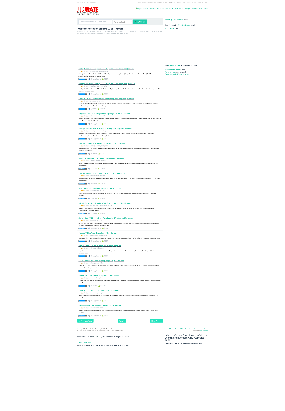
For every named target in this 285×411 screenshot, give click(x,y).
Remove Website (169, 329)
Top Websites (189, 329)
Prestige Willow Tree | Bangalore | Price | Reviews (97, 233)
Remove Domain (191, 2)
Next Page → (156, 321)
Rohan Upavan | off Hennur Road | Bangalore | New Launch (101, 261)
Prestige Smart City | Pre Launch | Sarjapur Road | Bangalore (101, 173)
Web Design (172, 2)
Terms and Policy (179, 329)
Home (139, 2)
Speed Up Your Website (174, 19)
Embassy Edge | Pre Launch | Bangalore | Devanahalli (98, 290)
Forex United (170, 72)
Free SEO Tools (181, 2)
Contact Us (200, 2)
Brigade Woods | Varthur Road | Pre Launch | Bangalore (99, 305)
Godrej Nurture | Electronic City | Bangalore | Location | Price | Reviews (106, 99)
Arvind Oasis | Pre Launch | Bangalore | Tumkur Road (98, 276)
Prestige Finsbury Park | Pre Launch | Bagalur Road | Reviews (101, 143)
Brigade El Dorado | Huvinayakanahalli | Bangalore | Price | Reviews (104, 114)
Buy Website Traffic (173, 70)
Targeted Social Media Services (177, 74)
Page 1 (121, 321)
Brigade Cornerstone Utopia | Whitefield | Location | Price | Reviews (104, 203)
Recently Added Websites (201, 329)
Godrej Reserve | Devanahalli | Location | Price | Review (99, 188)
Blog (206, 2)
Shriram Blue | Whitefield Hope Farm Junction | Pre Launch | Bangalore (105, 218)
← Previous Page (85, 321)
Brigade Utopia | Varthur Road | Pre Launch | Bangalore (99, 246)
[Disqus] (142, 380)
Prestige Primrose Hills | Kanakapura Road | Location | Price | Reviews (105, 128)
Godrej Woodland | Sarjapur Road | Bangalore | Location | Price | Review (106, 69)
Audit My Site (170, 28)
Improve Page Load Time (149, 2)
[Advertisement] (120, 52)
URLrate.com (204, 330)
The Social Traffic (84, 342)
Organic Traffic (174, 65)
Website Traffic (184, 25)
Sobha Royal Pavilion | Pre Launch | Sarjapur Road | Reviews (101, 158)
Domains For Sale (162, 2)
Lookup (140, 21)
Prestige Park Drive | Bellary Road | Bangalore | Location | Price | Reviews (106, 84)
